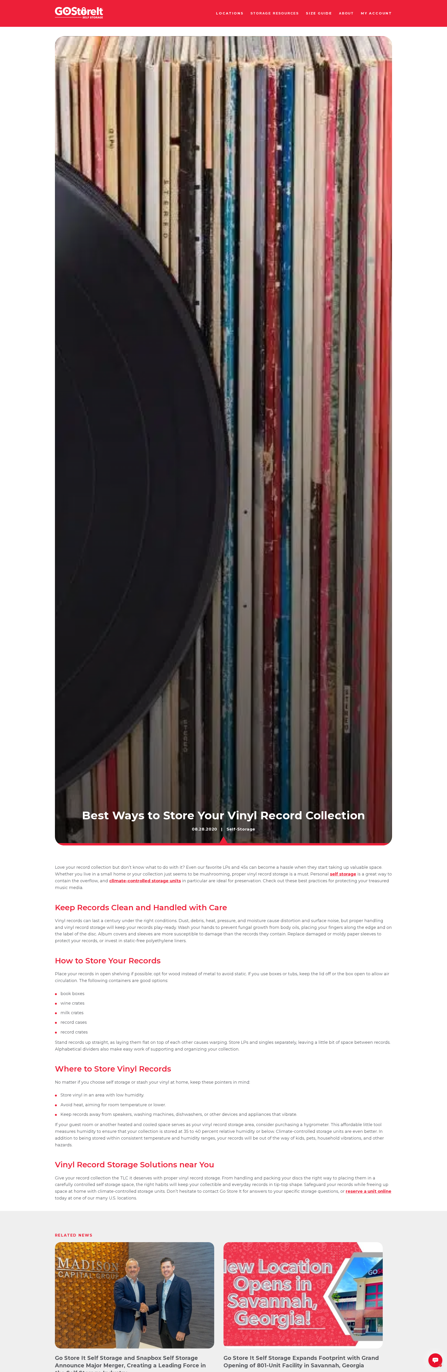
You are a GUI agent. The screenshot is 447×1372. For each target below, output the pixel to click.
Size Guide (319, 13)
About (346, 13)
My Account (376, 13)
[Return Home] (79, 13)
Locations (230, 13)
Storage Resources (275, 13)
